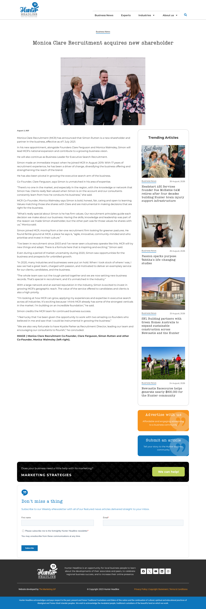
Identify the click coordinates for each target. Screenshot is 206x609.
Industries (144, 15)
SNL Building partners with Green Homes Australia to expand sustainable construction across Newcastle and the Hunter (162, 326)
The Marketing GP (47, 589)
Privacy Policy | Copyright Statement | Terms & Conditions (160, 589)
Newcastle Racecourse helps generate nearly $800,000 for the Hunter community (162, 392)
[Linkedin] (162, 571)
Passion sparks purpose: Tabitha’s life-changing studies (159, 260)
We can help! (168, 472)
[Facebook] (143, 571)
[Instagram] (168, 571)
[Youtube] (155, 571)
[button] (185, 14)
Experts (126, 15)
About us (168, 15)
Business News (104, 15)
